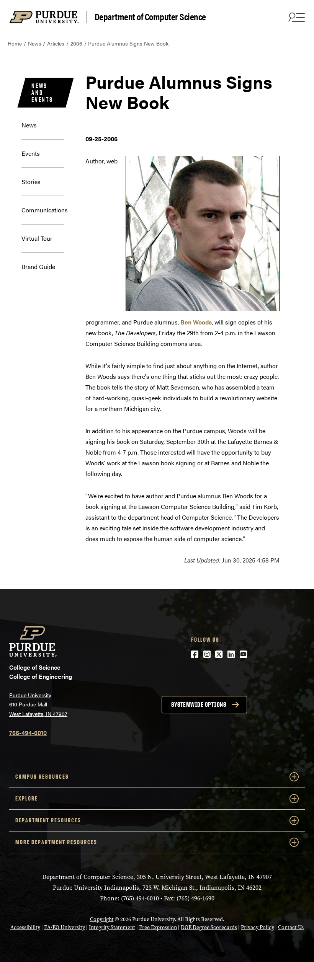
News (34, 43)
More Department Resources (56, 842)
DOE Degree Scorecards (209, 927)
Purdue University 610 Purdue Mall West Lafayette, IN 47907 (38, 704)
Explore (26, 798)
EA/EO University (64, 927)
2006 (76, 43)
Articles (55, 43)
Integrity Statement (112, 927)
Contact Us (291, 927)
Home (15, 43)
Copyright (102, 919)
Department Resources (48, 820)
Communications (44, 209)
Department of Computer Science (150, 17)
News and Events (42, 92)
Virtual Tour (36, 238)
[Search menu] (295, 17)
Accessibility (25, 927)
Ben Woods (196, 322)
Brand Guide (38, 266)
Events (30, 153)
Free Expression (158, 927)
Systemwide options (198, 704)
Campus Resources (42, 776)
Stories (31, 181)
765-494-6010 (28, 732)
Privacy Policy (257, 927)
